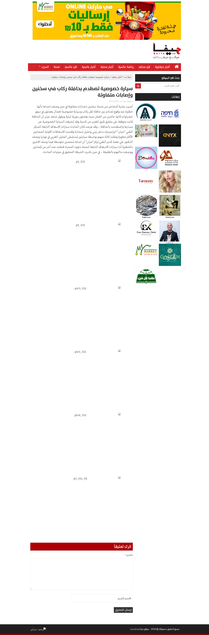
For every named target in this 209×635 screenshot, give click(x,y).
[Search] (138, 85)
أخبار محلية (106, 67)
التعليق (129, 555)
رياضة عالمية (126, 67)
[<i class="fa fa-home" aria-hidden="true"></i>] (176, 67)
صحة (57, 67)
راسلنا (132, 629)
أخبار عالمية (88, 67)
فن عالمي (71, 67)
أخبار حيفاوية (162, 67)
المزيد (45, 67)
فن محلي (144, 67)
